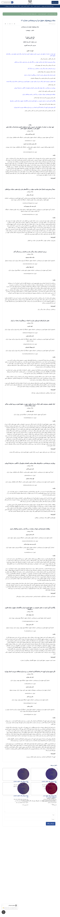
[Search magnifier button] (12, 2)
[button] (40, 6)
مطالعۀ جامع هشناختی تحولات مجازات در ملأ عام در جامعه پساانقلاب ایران (38, 94)
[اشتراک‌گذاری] (14, 24)
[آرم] (30, 2)
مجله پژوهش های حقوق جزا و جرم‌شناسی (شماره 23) (49, 796)
